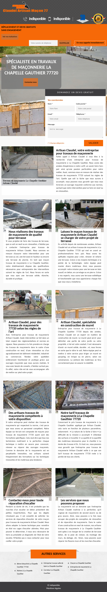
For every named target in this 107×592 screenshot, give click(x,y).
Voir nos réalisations (10, 37)
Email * (50, 114)
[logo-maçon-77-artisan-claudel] (25, 7)
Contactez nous (31, 82)
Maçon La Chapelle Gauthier (80, 563)
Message (51, 125)
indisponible (37, 19)
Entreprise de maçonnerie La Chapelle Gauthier (80, 568)
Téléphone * (80, 114)
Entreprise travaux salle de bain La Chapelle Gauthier (53, 564)
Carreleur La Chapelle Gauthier (51, 571)
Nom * (50, 104)
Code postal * (81, 104)
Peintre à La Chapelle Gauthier (24, 572)
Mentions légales (53, 588)
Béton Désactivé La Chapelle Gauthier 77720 (27, 565)
